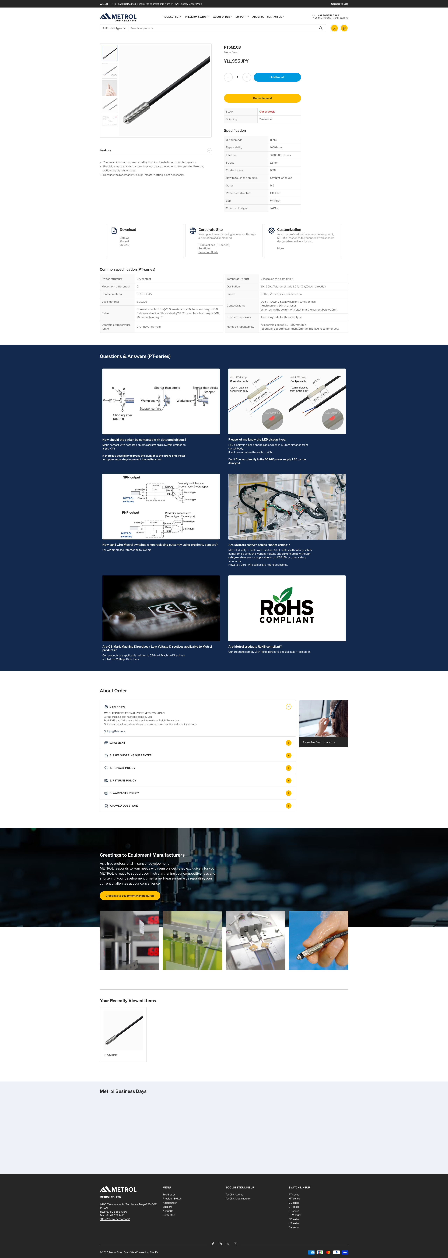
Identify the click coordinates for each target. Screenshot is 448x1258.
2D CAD (125, 245)
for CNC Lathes (234, 1194)
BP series (294, 1206)
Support (241, 16)
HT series (294, 1223)
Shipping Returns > (114, 731)
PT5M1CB (110, 1055)
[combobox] (227, 28)
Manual (124, 241)
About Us (258, 16)
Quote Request (262, 98)
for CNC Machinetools (238, 1198)
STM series (295, 1214)
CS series (294, 1202)
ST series (294, 1210)
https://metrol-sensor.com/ (115, 1218)
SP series (294, 1219)
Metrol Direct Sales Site (121, 1252)
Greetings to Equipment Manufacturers (130, 895)
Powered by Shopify (147, 1252)
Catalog (124, 238)
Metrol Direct (231, 52)
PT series (294, 1194)
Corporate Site (339, 3)
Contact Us (274, 16)
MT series (294, 1198)
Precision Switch (196, 16)
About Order (221, 16)
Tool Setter (171, 16)
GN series (294, 1227)
